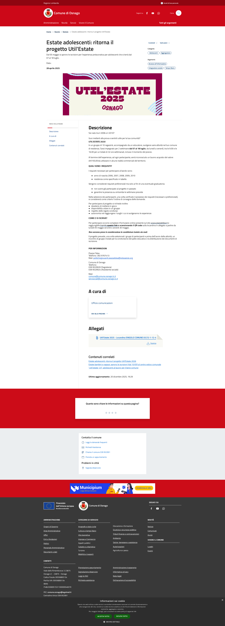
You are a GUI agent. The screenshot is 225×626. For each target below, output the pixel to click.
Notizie (65, 31)
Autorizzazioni (118, 546)
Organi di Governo (51, 526)
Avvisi (150, 535)
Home (48, 31)
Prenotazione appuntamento (89, 567)
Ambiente (117, 538)
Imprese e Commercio (86, 539)
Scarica (153, 343)
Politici (46, 543)
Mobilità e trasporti (86, 554)
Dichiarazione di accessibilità (124, 580)
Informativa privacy (120, 571)
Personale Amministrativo (54, 547)
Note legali (117, 576)
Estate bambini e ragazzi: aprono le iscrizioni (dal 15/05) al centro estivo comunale (125, 364)
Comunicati (152, 530)
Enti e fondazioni (50, 539)
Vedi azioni (164, 43)
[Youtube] (152, 13)
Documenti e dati (50, 551)
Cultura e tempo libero (87, 530)
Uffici (46, 535)
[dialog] (112, 612)
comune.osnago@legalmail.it (59, 592)
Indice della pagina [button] (56, 124)
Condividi (151, 43)
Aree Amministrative (52, 530)
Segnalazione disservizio (88, 571)
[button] (112, 621)
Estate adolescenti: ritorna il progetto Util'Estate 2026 (112, 361)
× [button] (222, 600)
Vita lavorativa (84, 535)
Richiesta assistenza (86, 580)
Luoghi (150, 546)
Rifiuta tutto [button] (122, 616)
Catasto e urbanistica (86, 546)
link (135, 611)
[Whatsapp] (157, 13)
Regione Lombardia (51, 3)
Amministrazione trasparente (124, 567)
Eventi (150, 550)
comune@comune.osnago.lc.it (102, 276)
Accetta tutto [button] (103, 616)
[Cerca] (178, 13)
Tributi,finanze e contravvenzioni (126, 534)
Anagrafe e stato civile (87, 526)
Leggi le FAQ (83, 576)
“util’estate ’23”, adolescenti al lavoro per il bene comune (113, 367)
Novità (57, 31)
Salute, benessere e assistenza (125, 542)
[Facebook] (146, 13)
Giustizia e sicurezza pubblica (124, 529)
